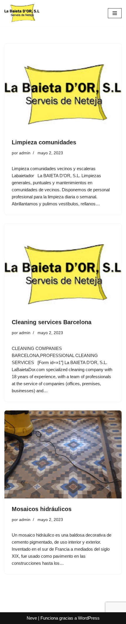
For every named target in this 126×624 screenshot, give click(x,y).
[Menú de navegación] (115, 13)
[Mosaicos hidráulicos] (63, 454)
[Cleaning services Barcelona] (63, 268)
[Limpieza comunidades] (63, 88)
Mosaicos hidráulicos (41, 509)
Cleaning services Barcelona (51, 322)
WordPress (89, 617)
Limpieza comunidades (44, 142)
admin (24, 153)
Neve (32, 617)
